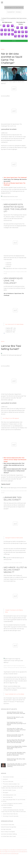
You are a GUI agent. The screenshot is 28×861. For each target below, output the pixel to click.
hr (9, 853)
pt (14, 851)
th (0, 853)
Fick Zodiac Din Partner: (20, 23)
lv (2, 851)
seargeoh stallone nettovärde (14, 537)
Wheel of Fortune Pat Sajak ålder (8, 827)
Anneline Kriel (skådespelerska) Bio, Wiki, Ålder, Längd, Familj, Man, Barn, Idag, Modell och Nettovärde (13, 810)
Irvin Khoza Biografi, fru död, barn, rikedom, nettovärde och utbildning (11, 804)
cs (11, 853)
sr (20, 851)
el (11, 849)
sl (24, 851)
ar (1, 849)
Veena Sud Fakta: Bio (8, 797)
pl (12, 851)
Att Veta (14, 40)
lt (4, 851)
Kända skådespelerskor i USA (9, 795)
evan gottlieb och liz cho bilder (14, 694)
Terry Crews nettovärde (8, 781)
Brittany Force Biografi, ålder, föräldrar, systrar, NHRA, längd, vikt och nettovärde (17, 747)
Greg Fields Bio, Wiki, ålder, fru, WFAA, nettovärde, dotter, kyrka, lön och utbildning (17, 765)
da (13, 849)
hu (8, 849)
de (6, 851)
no (10, 851)
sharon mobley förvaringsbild (8, 831)
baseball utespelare (7, 807)
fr (5, 853)
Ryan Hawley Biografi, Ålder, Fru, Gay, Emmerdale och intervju (13, 800)
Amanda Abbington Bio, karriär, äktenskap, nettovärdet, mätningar (16, 713)
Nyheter (2, 49)
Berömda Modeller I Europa (9, 790)
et (15, 853)
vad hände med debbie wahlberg (9, 834)
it (21, 849)
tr (2, 853)
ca (23, 849)
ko (0, 851)
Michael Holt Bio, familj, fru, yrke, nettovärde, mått (15, 718)
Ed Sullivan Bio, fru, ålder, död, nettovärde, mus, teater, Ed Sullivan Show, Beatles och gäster (16, 730)
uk (3, 849)
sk (22, 851)
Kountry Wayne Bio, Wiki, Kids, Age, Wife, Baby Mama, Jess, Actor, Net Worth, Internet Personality (16, 741)
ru (18, 851)
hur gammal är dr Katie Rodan (14, 324)
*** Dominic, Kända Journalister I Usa (11, 784)
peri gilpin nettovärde (6, 829)
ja (17, 853)
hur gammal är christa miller (7, 824)
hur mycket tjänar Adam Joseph (8, 836)
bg (5, 849)
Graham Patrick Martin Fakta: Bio (10, 813)
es (19, 849)
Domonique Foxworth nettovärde (10, 816)
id (17, 849)
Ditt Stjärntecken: (7, 22)
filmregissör (5, 792)
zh (25, 849)
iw (15, 849)
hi (7, 853)
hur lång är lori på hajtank (11, 418)
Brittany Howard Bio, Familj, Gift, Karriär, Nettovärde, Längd (15, 735)
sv (13, 853)
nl (8, 851)
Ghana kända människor (8, 776)
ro (16, 851)
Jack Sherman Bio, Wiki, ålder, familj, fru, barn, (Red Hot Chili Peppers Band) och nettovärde (16, 754)
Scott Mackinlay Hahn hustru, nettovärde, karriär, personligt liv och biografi (16, 723)
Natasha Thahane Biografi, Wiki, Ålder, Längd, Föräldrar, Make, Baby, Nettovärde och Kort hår (12, 787)
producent (5, 779)
